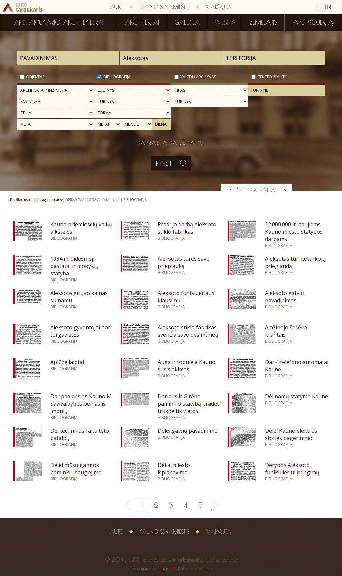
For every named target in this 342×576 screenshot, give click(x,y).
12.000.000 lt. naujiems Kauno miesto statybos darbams (294, 232)
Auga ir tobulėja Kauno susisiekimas (186, 365)
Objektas (35, 77)
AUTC (116, 7)
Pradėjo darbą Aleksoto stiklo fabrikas (187, 228)
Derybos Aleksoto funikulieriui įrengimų (292, 468)
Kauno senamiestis (164, 7)
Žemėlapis (263, 22)
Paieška (225, 22)
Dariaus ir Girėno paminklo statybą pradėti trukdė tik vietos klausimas (189, 407)
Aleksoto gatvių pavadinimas (284, 296)
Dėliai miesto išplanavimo (174, 468)
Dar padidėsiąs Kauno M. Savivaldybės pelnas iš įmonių (81, 404)
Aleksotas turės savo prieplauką (184, 262)
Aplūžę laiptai (67, 362)
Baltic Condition (195, 568)
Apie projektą (313, 22)
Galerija (187, 22)
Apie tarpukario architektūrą (58, 22)
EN (328, 7)
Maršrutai (219, 7)
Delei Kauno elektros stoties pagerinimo (291, 434)
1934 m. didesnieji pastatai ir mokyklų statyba (74, 266)
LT (318, 7)
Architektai (142, 22)
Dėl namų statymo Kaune (296, 396)
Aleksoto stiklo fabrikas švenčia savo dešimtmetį (188, 331)
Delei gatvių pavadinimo (188, 430)
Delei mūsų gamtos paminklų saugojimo (76, 468)
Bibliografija (117, 77)
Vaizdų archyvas (198, 77)
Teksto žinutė (272, 77)
